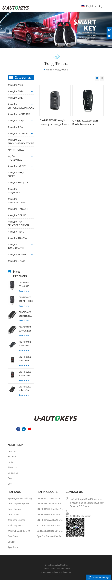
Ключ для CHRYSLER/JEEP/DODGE (21, 106)
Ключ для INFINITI (17, 166)
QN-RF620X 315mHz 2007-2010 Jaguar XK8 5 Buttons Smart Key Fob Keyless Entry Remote (26, 314)
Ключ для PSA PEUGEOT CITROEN (18, 223)
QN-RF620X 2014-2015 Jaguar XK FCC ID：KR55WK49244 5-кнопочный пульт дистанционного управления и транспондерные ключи (26, 284)
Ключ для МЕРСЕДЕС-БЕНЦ (17, 200)
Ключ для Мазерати (18, 182)
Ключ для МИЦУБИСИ (14, 190)
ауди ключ (13, 547)
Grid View (97, 78)
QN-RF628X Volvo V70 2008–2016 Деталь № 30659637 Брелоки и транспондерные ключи (26, 388)
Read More (24, 291)
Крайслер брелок (16, 519)
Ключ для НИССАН (18, 208)
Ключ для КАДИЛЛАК (19, 114)
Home (49, 69)
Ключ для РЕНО (16, 231)
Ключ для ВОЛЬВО (17, 254)
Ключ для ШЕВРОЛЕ (18, 133)
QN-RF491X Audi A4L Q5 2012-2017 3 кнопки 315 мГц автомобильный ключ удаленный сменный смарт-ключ (50, 519)
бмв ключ (13, 536)
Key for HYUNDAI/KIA (15, 158)
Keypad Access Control (56, 575)
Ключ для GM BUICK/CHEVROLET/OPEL (21, 141)
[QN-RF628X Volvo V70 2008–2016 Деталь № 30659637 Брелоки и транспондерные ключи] (12, 389)
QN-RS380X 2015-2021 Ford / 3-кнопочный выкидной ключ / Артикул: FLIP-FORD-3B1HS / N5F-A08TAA (86, 122)
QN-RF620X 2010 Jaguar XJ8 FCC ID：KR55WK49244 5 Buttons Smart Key (26, 328)
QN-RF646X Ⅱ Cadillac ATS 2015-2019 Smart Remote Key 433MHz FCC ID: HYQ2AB (50, 509)
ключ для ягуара (16, 260)
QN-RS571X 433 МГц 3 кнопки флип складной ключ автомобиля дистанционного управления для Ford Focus (54, 122)
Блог (10, 478)
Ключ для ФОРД (16, 120)
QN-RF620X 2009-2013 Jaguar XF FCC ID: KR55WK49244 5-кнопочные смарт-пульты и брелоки (26, 343)
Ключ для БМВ (15, 91)
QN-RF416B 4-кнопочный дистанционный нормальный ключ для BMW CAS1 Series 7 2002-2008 (50, 514)
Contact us (13, 472)
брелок (11, 541)
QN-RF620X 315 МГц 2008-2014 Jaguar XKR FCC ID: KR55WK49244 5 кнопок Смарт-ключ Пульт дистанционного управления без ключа (26, 299)
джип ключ (13, 514)
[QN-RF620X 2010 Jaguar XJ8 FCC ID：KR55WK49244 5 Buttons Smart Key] (12, 330)
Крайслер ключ (15, 525)
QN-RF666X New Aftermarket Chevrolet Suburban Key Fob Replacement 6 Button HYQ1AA (50, 503)
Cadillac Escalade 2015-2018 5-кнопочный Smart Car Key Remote (50, 530)
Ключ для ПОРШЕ (17, 215)
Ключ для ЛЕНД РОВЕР (16, 174)
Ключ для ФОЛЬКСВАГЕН (16, 246)
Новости (12, 451)
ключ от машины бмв (19, 530)
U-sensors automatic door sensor (56, 568)
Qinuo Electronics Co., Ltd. (56, 564)
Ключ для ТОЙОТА (17, 238)
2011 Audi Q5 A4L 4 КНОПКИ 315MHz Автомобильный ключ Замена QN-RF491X (50, 525)
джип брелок (14, 509)
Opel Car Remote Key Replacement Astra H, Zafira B (50, 536)
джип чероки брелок (18, 503)
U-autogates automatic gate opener (56, 572)
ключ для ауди (15, 84)
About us (12, 467)
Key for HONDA (16, 149)
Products (12, 456)
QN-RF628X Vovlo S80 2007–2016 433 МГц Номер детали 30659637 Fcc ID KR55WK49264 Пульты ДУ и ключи (26, 358)
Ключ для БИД (15, 97)
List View (102, 78)
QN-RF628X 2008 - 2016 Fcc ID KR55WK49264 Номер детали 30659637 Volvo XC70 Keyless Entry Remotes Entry (26, 373)
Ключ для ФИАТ (16, 126)
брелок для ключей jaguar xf (21, 498)
